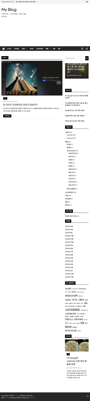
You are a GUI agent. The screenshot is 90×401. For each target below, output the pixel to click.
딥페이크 (71, 303)
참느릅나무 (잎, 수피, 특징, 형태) (74, 110)
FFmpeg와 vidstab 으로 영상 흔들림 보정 (77, 361)
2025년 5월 (69, 258)
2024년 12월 (69, 274)
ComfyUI (70, 135)
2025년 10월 (69, 242)
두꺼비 (71, 163)
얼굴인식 (67, 316)
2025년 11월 (69, 239)
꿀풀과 (86, 300)
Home (9, 48)
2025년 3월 (69, 264)
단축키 (66, 303)
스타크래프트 (39, 48)
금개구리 (71, 156)
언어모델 (16, 48)
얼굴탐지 (72, 316)
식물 (54, 48)
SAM (69, 292)
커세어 (74, 323)
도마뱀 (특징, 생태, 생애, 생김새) (27, 2)
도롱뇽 (71, 160)
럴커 (78, 303)
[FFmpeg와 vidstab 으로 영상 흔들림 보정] (77, 345)
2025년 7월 (69, 252)
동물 (47, 48)
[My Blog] (3, 49)
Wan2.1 (80, 296)
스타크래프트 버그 (84, 310)
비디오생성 (71, 306)
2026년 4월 (69, 229)
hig (16, 101)
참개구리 (71, 175)
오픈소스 (69, 319)
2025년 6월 (69, 255)
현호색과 (79, 331)
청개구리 (71, 179)
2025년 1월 (69, 270)
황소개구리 (72, 185)
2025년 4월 (69, 261)
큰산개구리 (72, 182)
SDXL (73, 292)
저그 (66, 323)
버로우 (66, 306)
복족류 (69, 147)
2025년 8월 (69, 248)
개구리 (74, 300)
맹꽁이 (71, 166)
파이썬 (31, 48)
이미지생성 (78, 319)
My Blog (9, 10)
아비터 (78, 314)
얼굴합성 (77, 316)
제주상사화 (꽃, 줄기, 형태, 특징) (74, 121)
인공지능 (85, 319)
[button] (26, 49)
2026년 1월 (68, 233)
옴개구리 (71, 172)
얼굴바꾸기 (83, 314)
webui (68, 300)
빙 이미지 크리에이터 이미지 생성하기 (20, 105)
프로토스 (74, 327)
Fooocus (70, 138)
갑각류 (69, 144)
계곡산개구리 (72, 153)
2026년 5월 (69, 226)
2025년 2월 (69, 267)
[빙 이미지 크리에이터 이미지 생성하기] (31, 78)
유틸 (59, 48)
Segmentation (80, 292)
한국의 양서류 (71, 151)
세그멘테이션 (78, 306)
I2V (66, 292)
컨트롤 (78, 323)
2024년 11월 (69, 277)
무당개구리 (72, 169)
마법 (85, 303)
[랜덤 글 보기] (86, 49)
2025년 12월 (69, 236)
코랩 (82, 323)
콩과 (86, 323)
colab (68, 288)
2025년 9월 (69, 245)
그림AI (23, 48)
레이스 (82, 303)
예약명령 (82, 316)
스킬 (84, 306)
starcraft (71, 295)
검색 (87, 58)
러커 (75, 303)
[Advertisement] (45, 33)
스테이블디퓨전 (70, 314)
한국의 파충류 (71, 189)
